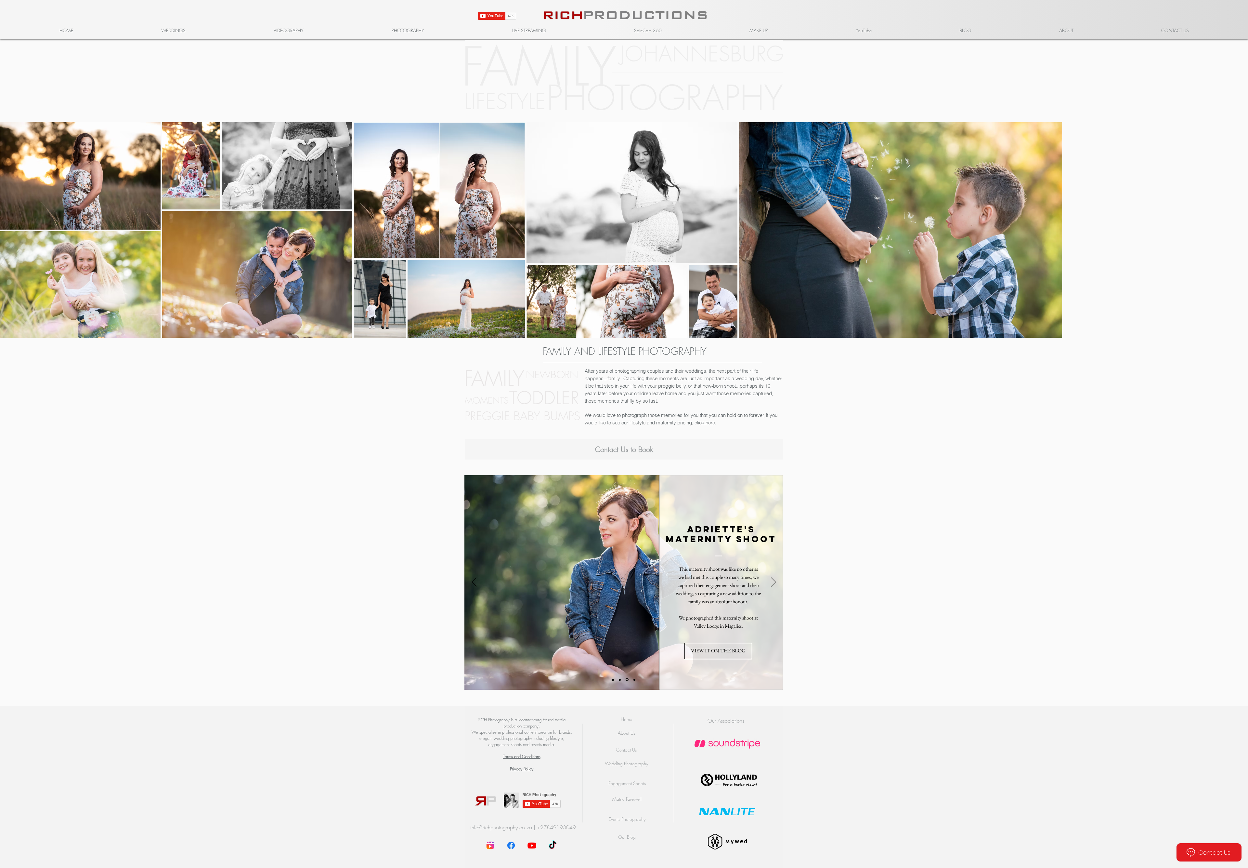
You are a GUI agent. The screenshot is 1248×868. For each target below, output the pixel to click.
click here (705, 423)
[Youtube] (532, 845)
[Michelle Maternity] (634, 680)
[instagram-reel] (490, 845)
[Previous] (474, 582)
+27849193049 (556, 827)
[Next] (773, 582)
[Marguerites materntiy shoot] (613, 679)
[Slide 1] (628, 680)
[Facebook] (511, 845)
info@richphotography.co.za (501, 827)
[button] (173, 30)
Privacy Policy (521, 769)
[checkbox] (15, 215)
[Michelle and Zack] (621, 680)
